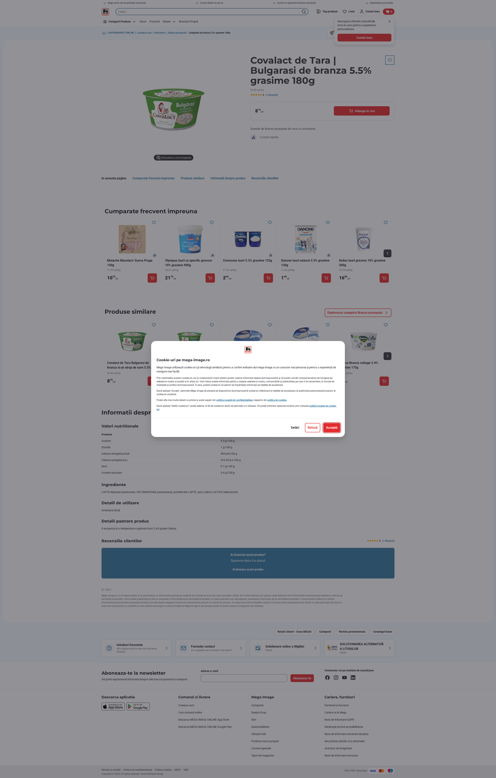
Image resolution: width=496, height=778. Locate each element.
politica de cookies (277, 400)
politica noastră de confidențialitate (234, 400)
